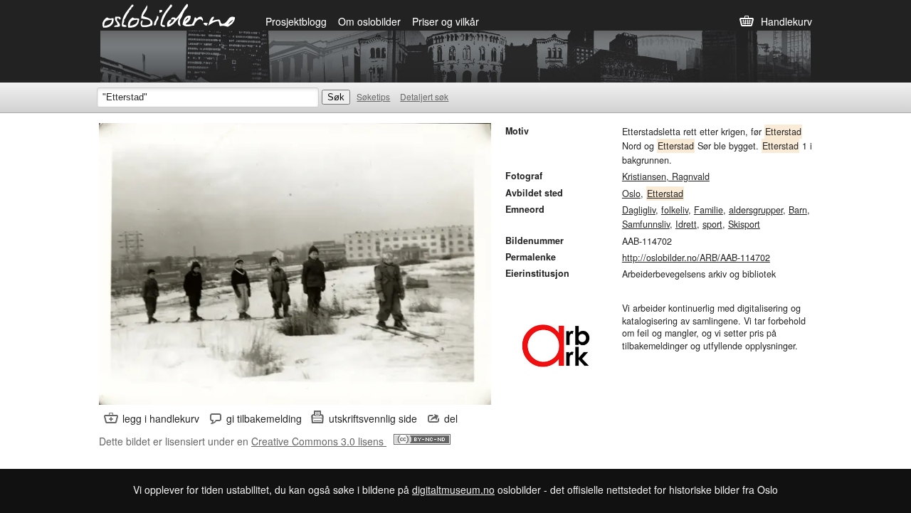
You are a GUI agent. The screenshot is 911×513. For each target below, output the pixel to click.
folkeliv (674, 209)
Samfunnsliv (646, 224)
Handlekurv (786, 21)
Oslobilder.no (169, 15)
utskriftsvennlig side (373, 418)
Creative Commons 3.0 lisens (318, 441)
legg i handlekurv (160, 418)
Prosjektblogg (296, 21)
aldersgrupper (756, 209)
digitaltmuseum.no (453, 489)
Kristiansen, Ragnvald (666, 176)
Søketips (373, 96)
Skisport (744, 224)
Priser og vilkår (445, 21)
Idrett (686, 224)
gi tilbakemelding (264, 418)
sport (712, 224)
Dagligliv (638, 209)
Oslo (631, 193)
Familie (708, 209)
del (451, 418)
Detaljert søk (424, 96)
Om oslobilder (369, 21)
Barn (798, 209)
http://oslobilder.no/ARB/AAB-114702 (696, 257)
